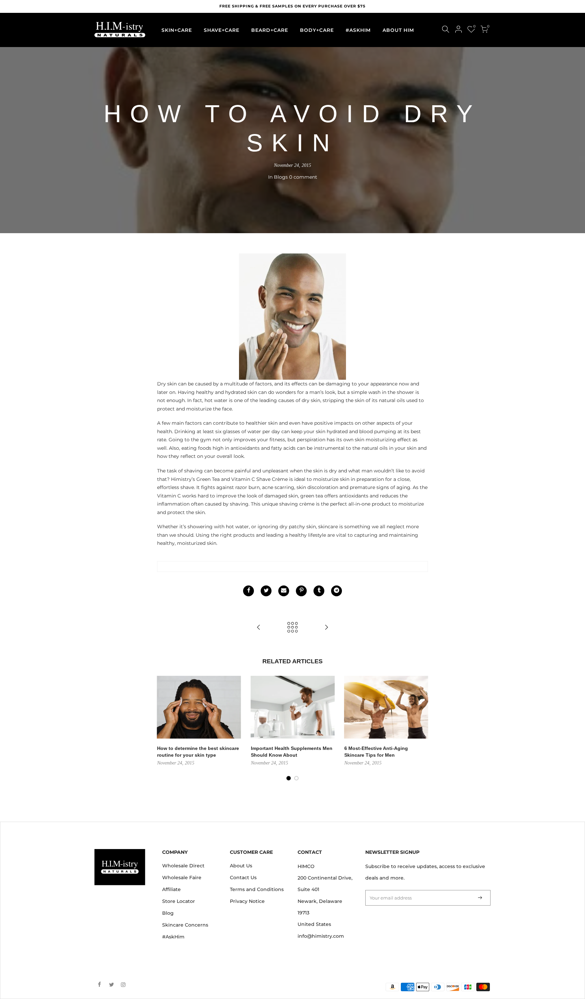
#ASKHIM (358, 30)
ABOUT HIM (398, 30)
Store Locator (178, 901)
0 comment (303, 177)
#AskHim (173, 937)
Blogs (281, 177)
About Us (241, 866)
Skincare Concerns (185, 925)
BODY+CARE (317, 30)
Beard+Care (269, 30)
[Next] (441, 728)
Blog (168, 913)
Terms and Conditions (257, 889)
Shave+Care (221, 30)
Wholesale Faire (181, 877)
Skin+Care (176, 30)
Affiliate (171, 889)
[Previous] (143, 728)
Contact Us (243, 877)
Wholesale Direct (183, 866)
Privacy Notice (247, 901)
